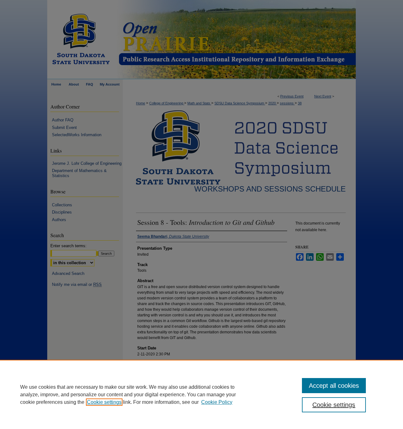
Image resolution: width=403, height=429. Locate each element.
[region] (201, 394)
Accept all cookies (334, 385)
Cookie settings (104, 402)
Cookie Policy (216, 402)
